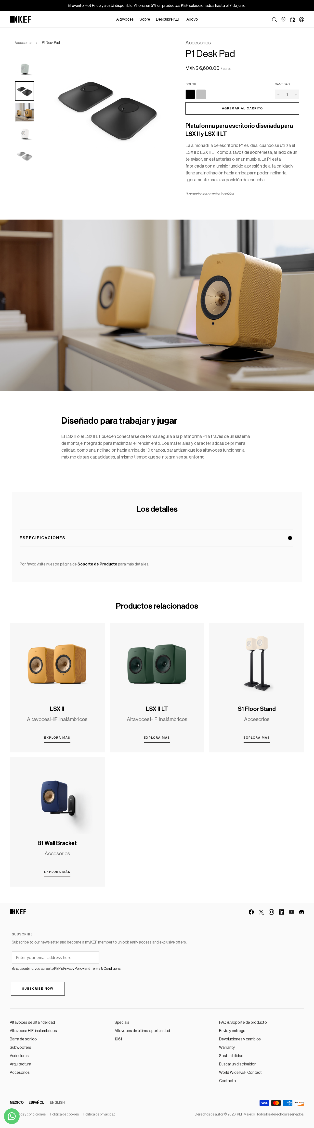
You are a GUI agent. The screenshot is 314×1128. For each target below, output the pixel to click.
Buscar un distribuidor (237, 1064)
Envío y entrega (232, 1031)
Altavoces (125, 19)
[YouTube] (291, 912)
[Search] (274, 19)
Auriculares (19, 1056)
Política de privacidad (99, 1114)
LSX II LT (157, 709)
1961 (118, 1039)
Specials (122, 1022)
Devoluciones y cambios (240, 1039)
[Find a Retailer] (283, 19)
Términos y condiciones (28, 1114)
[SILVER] (201, 94)
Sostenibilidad (231, 1056)
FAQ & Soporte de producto (243, 1022)
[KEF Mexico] (20, 19)
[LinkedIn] (281, 912)
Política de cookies (64, 1114)
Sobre (145, 19)
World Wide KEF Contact (240, 1073)
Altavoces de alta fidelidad (32, 1022)
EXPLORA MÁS (57, 737)
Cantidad (282, 84)
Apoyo (192, 19)
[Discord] (301, 912)
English (57, 1102)
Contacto (227, 1081)
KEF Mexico (246, 1114)
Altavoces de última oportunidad (142, 1031)
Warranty (227, 1047)
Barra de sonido (23, 1039)
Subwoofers (20, 1047)
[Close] (203, 19)
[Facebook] (251, 912)
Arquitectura (20, 1064)
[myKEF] (301, 19)
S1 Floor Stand (257, 709)
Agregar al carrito (242, 108)
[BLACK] (190, 94)
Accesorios (23, 43)
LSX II (57, 709)
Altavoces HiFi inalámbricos (33, 1031)
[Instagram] (271, 912)
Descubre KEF (168, 19)
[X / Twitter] (261, 912)
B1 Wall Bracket (57, 843)
